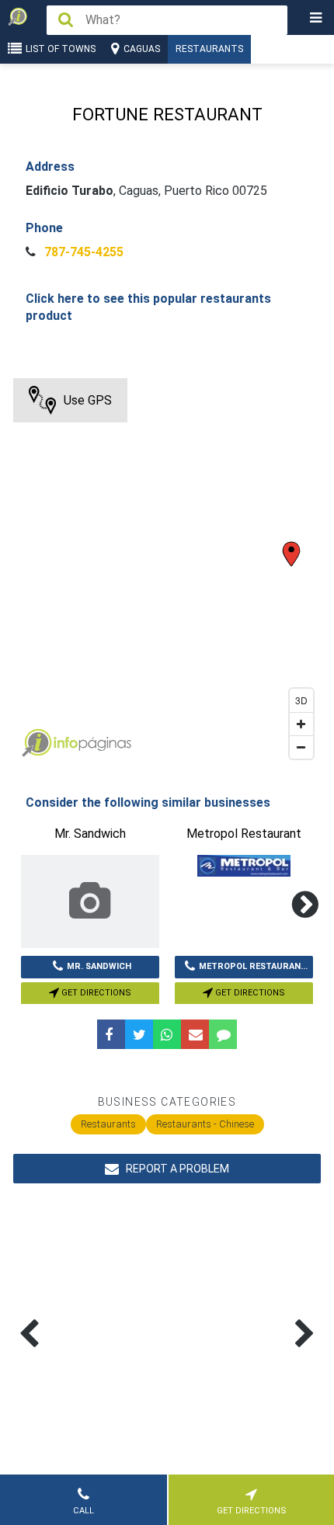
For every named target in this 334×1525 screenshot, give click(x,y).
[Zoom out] (301, 747)
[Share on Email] (195, 1034)
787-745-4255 (82, 252)
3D (301, 700)
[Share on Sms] (223, 1034)
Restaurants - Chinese (205, 1124)
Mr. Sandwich (99, 966)
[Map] (167, 572)
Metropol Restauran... (253, 966)
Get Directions (95, 993)
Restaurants (209, 48)
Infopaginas (36, 743)
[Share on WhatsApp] (167, 1034)
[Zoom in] (301, 723)
